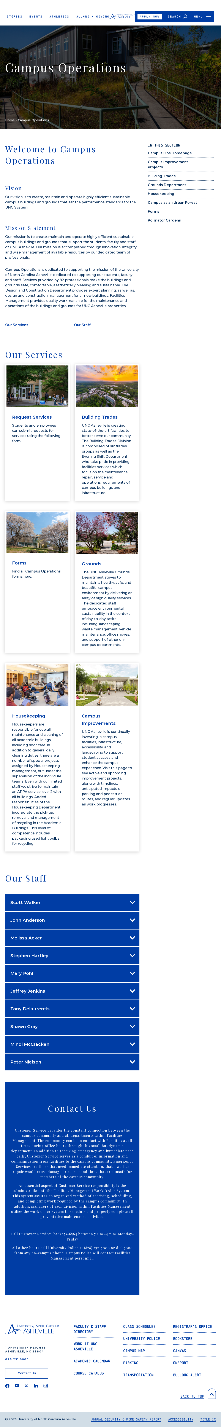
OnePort (180, 1363)
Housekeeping (161, 194)
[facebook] (7, 1386)
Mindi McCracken (29, 1044)
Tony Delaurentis (30, 1008)
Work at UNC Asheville (85, 1346)
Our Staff (82, 325)
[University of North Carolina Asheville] (122, 18)
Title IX (208, 1419)
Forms (153, 211)
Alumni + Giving (93, 16)
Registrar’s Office (192, 1326)
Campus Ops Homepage (170, 153)
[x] (26, 1386)
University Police (63, 1247)
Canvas (179, 1351)
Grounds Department (167, 185)
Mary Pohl (21, 973)
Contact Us (27, 1373)
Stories (14, 16)
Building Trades (162, 176)
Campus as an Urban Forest (172, 203)
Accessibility (180, 1419)
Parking (130, 1363)
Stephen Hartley (29, 955)
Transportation (138, 1375)
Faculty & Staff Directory (90, 1329)
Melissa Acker (26, 938)
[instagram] (45, 1386)
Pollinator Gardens (164, 220)
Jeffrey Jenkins (27, 991)
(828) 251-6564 (64, 1234)
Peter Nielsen (25, 1062)
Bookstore (183, 1338)
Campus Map (134, 1351)
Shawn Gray (24, 1026)
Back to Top (192, 1396)
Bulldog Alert (187, 1375)
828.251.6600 (17, 1359)
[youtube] (17, 1386)
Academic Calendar (92, 1361)
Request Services (32, 417)
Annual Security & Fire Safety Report (126, 1419)
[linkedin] (36, 1386)
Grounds (91, 563)
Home (10, 120)
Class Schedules (139, 1326)
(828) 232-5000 (97, 1247)
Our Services (16, 325)
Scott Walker (25, 902)
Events (36, 16)
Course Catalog (89, 1373)
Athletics (59, 16)
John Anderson (27, 920)
